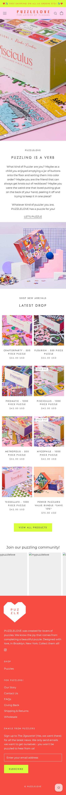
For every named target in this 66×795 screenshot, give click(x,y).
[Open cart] (61, 13)
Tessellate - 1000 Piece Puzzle (17, 503)
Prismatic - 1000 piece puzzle (17, 403)
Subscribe (16, 769)
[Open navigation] (4, 13)
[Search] (55, 13)
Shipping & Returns (16, 710)
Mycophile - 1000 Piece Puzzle (49, 453)
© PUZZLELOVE (32, 786)
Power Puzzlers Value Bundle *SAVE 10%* (49, 505)
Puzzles (9, 668)
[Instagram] (5, 650)
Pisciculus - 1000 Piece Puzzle (49, 403)
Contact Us (11, 693)
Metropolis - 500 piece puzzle (17, 453)
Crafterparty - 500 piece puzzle (17, 352)
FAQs (7, 699)
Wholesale (10, 716)
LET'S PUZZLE (33, 216)
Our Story (10, 687)
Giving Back (11, 705)
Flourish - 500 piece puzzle (49, 352)
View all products (33, 527)
